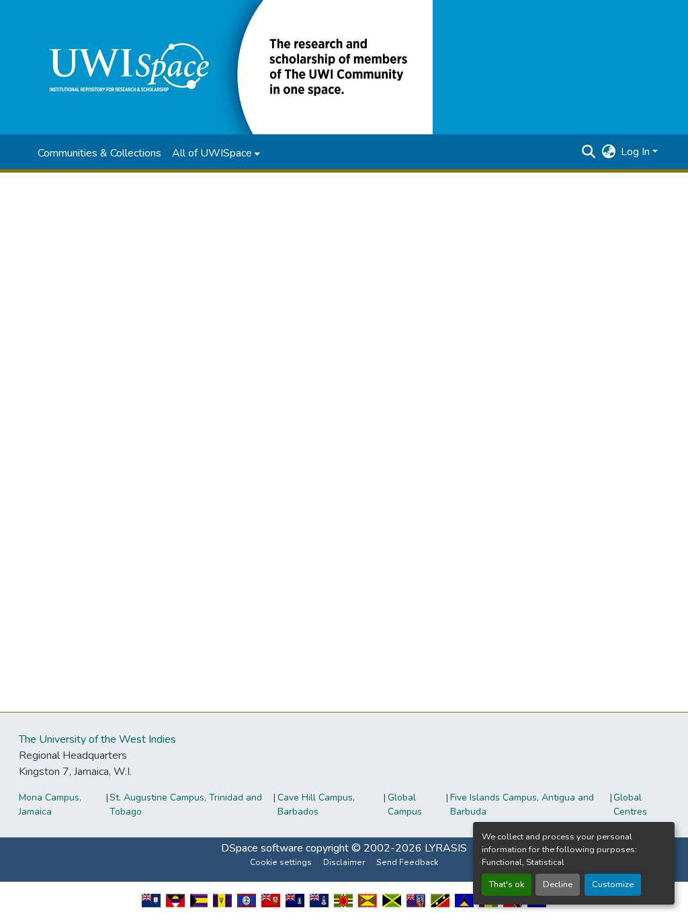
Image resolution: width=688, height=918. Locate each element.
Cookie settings (281, 862)
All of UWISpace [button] (212, 153)
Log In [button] (636, 151)
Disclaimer (344, 862)
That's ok (506, 884)
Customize (613, 884)
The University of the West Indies (97, 739)
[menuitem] (216, 153)
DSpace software (262, 848)
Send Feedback (407, 862)
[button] (231, 66)
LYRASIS (446, 848)
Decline (557, 884)
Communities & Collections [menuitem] (99, 153)
